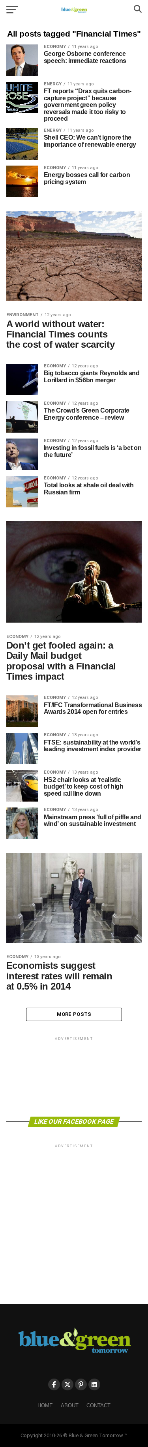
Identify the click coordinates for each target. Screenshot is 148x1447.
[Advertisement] (74, 1076)
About (70, 1405)
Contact (98, 1405)
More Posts (74, 1014)
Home (45, 1405)
